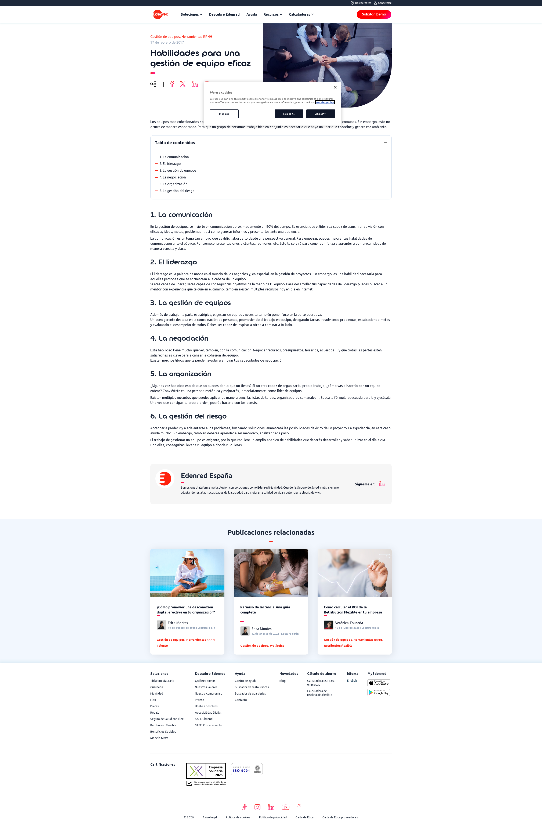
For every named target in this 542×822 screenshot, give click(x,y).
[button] (385, 142)
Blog (282, 680)
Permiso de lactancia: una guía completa (265, 609)
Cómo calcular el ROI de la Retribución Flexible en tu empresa (353, 609)
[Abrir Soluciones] (201, 14)
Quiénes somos (205, 680)
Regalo (154, 712)
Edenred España (206, 475)
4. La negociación (172, 177)
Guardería (156, 687)
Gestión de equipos (165, 37)
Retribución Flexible (163, 725)
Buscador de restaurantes (252, 687)
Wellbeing (277, 645)
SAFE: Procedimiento (208, 725)
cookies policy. (325, 102)
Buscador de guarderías (250, 693)
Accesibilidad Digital (208, 712)
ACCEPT (320, 113)
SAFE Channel (204, 719)
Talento (162, 645)
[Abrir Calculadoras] (312, 14)
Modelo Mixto (159, 738)
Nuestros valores (206, 687)
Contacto (241, 700)
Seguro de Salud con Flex (167, 719)
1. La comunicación (174, 157)
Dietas (154, 706)
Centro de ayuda (245, 680)
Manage (224, 113)
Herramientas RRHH (197, 37)
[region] (272, 104)
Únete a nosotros (206, 706)
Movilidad (156, 693)
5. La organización (173, 184)
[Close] (335, 87)
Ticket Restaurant (162, 680)
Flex (153, 700)
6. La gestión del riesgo (177, 191)
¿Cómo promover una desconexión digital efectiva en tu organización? (186, 609)
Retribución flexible (338, 645)
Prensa (199, 700)
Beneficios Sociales (163, 731)
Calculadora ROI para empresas (321, 682)
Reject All (289, 113)
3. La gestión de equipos (177, 170)
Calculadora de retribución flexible (319, 692)
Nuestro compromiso (208, 693)
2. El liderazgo (170, 164)
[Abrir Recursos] (281, 14)
